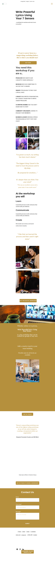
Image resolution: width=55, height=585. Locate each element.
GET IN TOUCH (27, 414)
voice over (18, 534)
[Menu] (52, 3)
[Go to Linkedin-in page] (23, 549)
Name (17, 497)
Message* (18, 511)
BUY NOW (28, 62)
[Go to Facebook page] (17, 549)
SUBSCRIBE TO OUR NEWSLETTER (27, 552)
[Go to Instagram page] (20, 549)
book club (30, 534)
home (19, 531)
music (28, 531)
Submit (27, 523)
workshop (33, 531)
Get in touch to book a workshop (27, 483)
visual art (24, 535)
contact (35, 534)
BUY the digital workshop (28, 300)
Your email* (19, 504)
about (24, 531)
